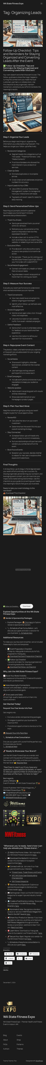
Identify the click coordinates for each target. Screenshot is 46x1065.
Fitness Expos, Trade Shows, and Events (27, 872)
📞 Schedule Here (25, 633)
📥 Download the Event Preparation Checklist (24, 656)
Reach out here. (17, 927)
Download (26, 606)
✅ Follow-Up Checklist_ (11, 606)
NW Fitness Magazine (20, 881)
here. (35, 855)
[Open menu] (41, 3)
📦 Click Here (27, 622)
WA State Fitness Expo (13, 3)
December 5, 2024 (9, 982)
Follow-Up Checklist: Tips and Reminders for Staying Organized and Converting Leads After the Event (21, 56)
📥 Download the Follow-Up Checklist (21, 667)
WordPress (39, 1061)
